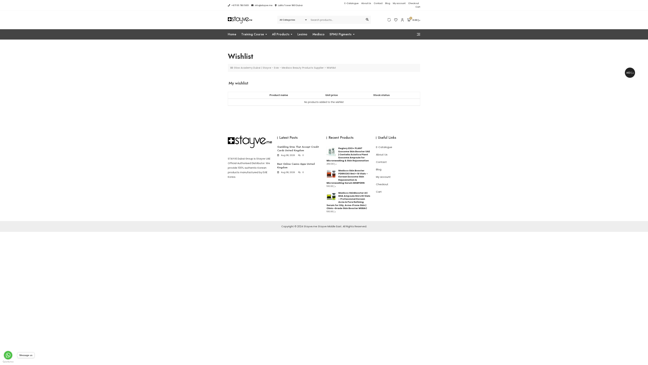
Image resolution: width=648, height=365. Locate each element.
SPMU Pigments (341, 34)
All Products (280, 34)
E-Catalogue (351, 3)
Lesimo (302, 34)
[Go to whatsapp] (8, 355)
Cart (417, 6)
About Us (366, 3)
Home (232, 34)
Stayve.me (310, 226)
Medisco (319, 34)
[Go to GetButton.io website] (8, 362)
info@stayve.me (263, 5)
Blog (387, 3)
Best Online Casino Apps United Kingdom (296, 165)
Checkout (413, 3)
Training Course (252, 34)
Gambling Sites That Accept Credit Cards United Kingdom (298, 148)
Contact (378, 3)
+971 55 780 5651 (240, 5)
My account (399, 3)
